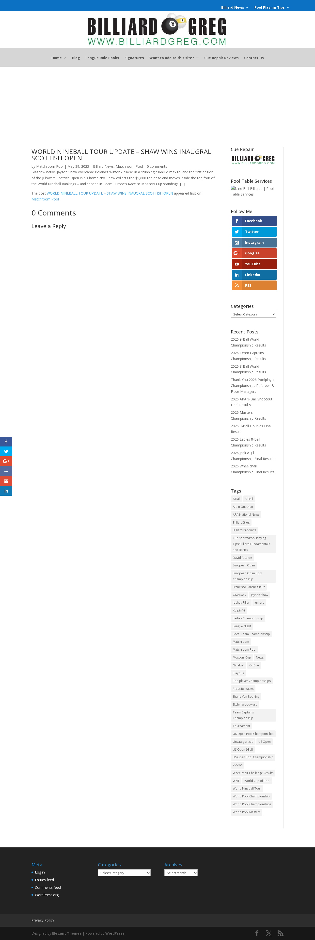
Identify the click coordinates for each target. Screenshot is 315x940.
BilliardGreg (241, 522)
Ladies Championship (248, 618)
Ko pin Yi (239, 610)
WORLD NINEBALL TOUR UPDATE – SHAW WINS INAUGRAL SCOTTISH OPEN (110, 193)
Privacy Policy (43, 920)
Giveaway (239, 595)
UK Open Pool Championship (253, 734)
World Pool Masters (246, 812)
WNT (236, 781)
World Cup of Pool (257, 781)
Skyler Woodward (245, 704)
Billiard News (232, 8)
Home (56, 58)
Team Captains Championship (243, 715)
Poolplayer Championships (252, 681)
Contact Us (254, 58)
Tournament (241, 726)
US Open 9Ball (243, 749)
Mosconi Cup (242, 657)
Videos (237, 765)
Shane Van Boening (246, 696)
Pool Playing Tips (269, 8)
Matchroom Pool (49, 166)
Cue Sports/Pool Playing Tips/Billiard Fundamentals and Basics (251, 544)
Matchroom (241, 642)
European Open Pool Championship (247, 576)
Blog (76, 58)
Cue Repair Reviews (221, 58)
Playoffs (238, 673)
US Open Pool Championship (253, 757)
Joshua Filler (241, 602)
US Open (264, 742)
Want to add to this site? (171, 58)
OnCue (254, 665)
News (260, 657)
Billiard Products (244, 530)
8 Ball (236, 499)
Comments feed (48, 887)
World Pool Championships (252, 804)
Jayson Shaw (259, 595)
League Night (242, 626)
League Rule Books (102, 58)
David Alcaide (242, 558)
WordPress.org (47, 894)
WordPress (115, 933)
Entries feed (44, 879)
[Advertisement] (157, 103)
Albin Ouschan (243, 507)
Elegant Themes (66, 933)
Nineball (238, 665)
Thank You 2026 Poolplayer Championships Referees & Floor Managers (253, 385)
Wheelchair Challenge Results (253, 773)
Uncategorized (243, 742)
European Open (244, 565)
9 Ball (249, 499)
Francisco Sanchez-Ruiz (249, 587)
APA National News (246, 514)
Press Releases (243, 689)
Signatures (134, 58)
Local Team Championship (251, 634)
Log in (40, 872)
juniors (259, 602)
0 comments (157, 166)
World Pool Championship (251, 796)
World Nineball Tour (247, 788)
